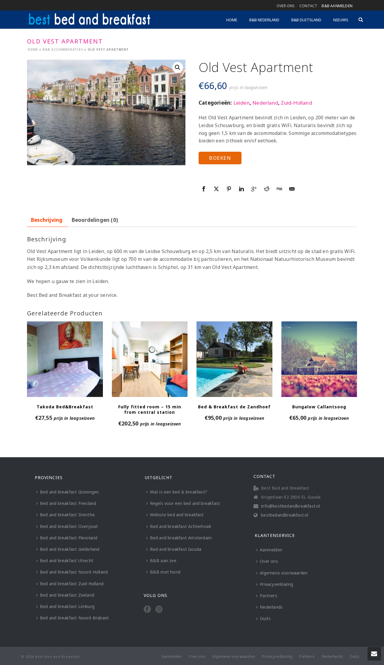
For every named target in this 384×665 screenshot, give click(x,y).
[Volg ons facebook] (147, 609)
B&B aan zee (163, 560)
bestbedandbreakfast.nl (284, 515)
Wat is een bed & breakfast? (178, 492)
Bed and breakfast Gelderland (70, 549)
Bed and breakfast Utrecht (66, 560)
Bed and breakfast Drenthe (67, 514)
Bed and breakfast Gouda (176, 549)
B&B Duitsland (306, 19)
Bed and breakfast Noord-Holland (74, 572)
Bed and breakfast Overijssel (69, 526)
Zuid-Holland (296, 102)
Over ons (269, 561)
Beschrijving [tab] (46, 219)
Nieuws (340, 19)
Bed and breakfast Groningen (69, 492)
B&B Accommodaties (63, 49)
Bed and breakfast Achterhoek (181, 526)
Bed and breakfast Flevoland (68, 538)
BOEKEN (220, 158)
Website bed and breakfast (177, 514)
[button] (177, 67)
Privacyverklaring (276, 584)
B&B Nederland (264, 19)
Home (231, 19)
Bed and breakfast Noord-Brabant (74, 618)
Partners (268, 595)
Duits (265, 618)
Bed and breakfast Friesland (68, 503)
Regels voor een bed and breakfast (185, 503)
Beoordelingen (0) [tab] (95, 219)
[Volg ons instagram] (159, 609)
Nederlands (271, 607)
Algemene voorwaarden (284, 573)
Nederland (265, 102)
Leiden (241, 102)
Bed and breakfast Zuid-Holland (72, 583)
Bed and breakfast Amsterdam (181, 538)
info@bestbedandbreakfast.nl (290, 506)
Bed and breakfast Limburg (67, 606)
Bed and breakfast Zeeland (67, 595)
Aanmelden (271, 550)
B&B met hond (165, 572)
